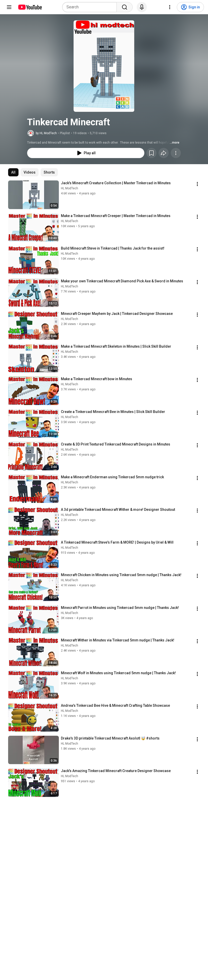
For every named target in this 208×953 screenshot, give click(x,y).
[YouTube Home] (29, 7)
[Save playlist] (151, 153)
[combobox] (90, 7)
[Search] (124, 7)
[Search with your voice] (142, 7)
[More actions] (176, 153)
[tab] (13, 172)
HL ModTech (69, 188)
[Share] (164, 153)
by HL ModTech (46, 133)
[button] (104, 66)
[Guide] (9, 7)
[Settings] (170, 7)
